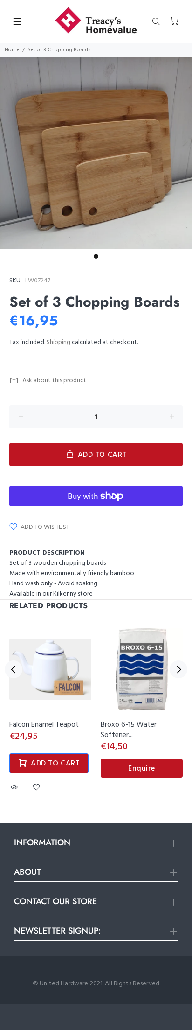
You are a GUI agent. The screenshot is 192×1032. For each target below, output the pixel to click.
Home (12, 50)
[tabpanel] (96, 153)
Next (178, 669)
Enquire (141, 769)
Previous (13, 669)
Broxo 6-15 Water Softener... (129, 730)
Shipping (58, 342)
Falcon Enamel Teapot (44, 725)
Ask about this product (54, 380)
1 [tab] (96, 256)
